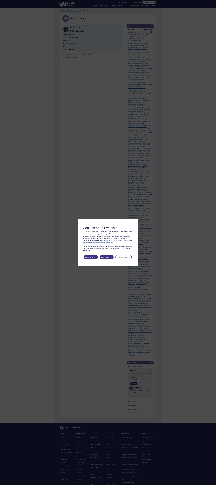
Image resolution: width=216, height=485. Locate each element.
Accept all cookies (90, 257)
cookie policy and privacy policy (103, 243)
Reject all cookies (106, 257)
